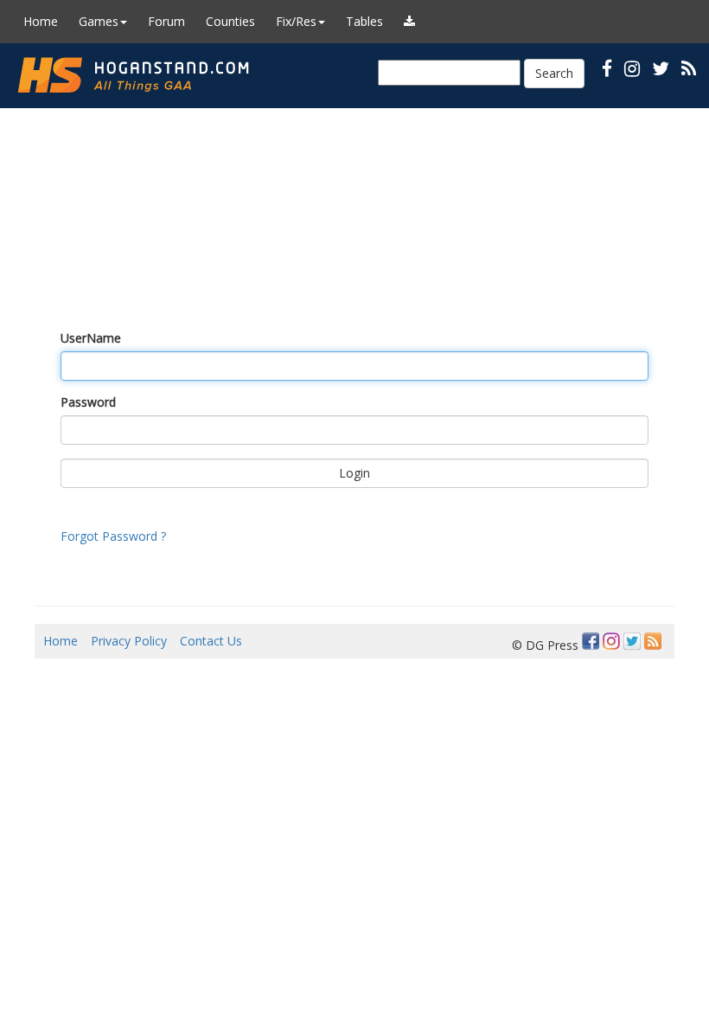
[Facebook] (590, 641)
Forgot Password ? (113, 536)
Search (554, 73)
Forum (166, 21)
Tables (364, 21)
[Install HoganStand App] (409, 21)
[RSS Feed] (652, 641)
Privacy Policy (129, 641)
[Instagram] (611, 641)
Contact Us (211, 641)
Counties (230, 21)
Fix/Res (296, 21)
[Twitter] (632, 641)
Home (40, 21)
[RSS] (688, 68)
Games (98, 21)
